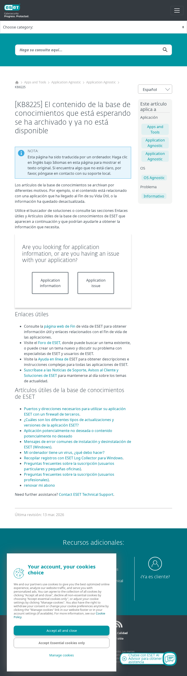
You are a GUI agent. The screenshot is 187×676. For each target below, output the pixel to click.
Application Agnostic (66, 82)
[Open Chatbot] (170, 659)
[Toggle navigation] (177, 10)
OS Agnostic (154, 177)
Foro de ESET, (49, 342)
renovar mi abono (39, 485)
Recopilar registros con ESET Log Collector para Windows (73, 457)
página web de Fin (59, 326)
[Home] (17, 82)
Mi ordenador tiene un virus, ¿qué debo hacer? (64, 452)
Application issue (96, 283)
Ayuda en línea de (53, 359)
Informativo (154, 196)
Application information (50, 283)
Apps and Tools (35, 82)
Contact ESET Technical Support (86, 494)
